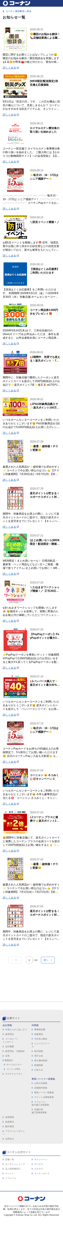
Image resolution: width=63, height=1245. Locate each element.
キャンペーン (40, 1159)
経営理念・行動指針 (15, 1051)
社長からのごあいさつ (16, 1029)
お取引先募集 (40, 1083)
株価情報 (38, 1065)
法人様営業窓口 (12, 1169)
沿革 (7, 1056)
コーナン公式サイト (19, 1152)
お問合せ (9, 1139)
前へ (15, 960)
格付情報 (38, 1051)
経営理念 (9, 1034)
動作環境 (9, 1126)
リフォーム (10, 1178)
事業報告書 (39, 1029)
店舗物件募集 (40, 1088)
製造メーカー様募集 (44, 1092)
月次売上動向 (40, 1039)
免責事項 (9, 1122)
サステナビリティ (14, 1074)
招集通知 (38, 1034)
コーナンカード (42, 1173)
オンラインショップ (15, 1164)
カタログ (38, 1169)
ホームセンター (14, 1064)
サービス (38, 1164)
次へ (47, 960)
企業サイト (13, 1018)
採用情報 (9, 1117)
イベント (9, 1173)
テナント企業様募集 (44, 1097)
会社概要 (9, 1046)
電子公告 (38, 1056)
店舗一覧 (9, 1159)
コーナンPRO (13, 1069)
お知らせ (38, 1070)
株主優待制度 (40, 1060)
